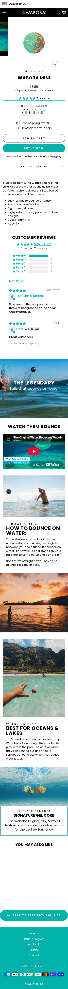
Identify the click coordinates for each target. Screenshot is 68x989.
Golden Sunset (34, 112)
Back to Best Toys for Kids (36, 915)
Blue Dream (42, 112)
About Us (34, 933)
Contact (34, 955)
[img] (17, 291)
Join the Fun (33, 965)
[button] (27, 98)
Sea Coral (26, 112)
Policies (34, 950)
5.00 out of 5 (42, 244)
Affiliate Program (34, 939)
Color (34, 106)
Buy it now (34, 148)
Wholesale (34, 944)
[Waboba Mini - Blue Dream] (18, 886)
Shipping (19, 90)
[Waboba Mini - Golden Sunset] (14, 886)
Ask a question (34, 166)
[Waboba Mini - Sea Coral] (11, 886)
